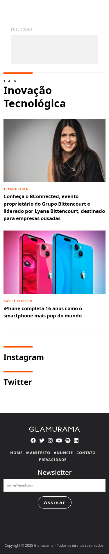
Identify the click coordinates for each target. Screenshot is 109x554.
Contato (86, 452)
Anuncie (63, 452)
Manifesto (38, 452)
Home (16, 452)
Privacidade (53, 459)
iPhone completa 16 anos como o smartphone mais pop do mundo (42, 309)
